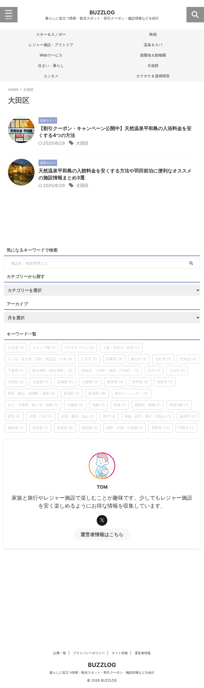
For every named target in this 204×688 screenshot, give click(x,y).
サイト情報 (120, 653)
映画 (153, 34)
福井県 (188, 416)
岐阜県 (115, 382)
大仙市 (177, 370)
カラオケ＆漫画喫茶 (153, 76)
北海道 (188, 359)
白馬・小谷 (40, 416)
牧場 (120, 405)
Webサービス (51, 55)
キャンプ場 (44, 347)
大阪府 (40, 382)
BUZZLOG (102, 12)
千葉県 (15, 370)
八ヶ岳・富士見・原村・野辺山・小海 (40, 359)
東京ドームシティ (131, 393)
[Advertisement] (102, 588)
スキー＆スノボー (51, 34)
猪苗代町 (179, 405)
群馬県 (65, 428)
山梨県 (90, 382)
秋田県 (40, 428)
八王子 (89, 359)
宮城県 (65, 382)
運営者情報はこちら (102, 534)
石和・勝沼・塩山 (77, 416)
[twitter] (102, 520)
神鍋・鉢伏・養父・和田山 (147, 416)
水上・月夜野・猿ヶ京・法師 (33, 405)
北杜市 (163, 359)
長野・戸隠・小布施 (124, 428)
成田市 (165, 382)
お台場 (16, 347)
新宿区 (71, 393)
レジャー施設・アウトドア (51, 44)
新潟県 (97, 393)
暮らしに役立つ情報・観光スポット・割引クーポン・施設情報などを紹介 (102, 672)
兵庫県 (114, 359)
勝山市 (139, 359)
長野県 (160, 428)
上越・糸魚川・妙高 (121, 347)
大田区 (82, 143)
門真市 (186, 428)
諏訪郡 (89, 428)
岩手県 (140, 382)
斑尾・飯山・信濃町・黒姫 (31, 393)
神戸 (109, 416)
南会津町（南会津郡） (52, 370)
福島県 (16, 428)
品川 (154, 370)
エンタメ (51, 76)
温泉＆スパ (153, 44)
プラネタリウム (79, 347)
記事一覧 (59, 653)
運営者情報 (143, 653)
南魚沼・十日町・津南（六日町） (110, 370)
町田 (14, 416)
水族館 (153, 65)
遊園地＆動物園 (153, 55)
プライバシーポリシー (89, 653)
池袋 (98, 405)
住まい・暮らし (51, 65)
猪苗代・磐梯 (148, 405)
